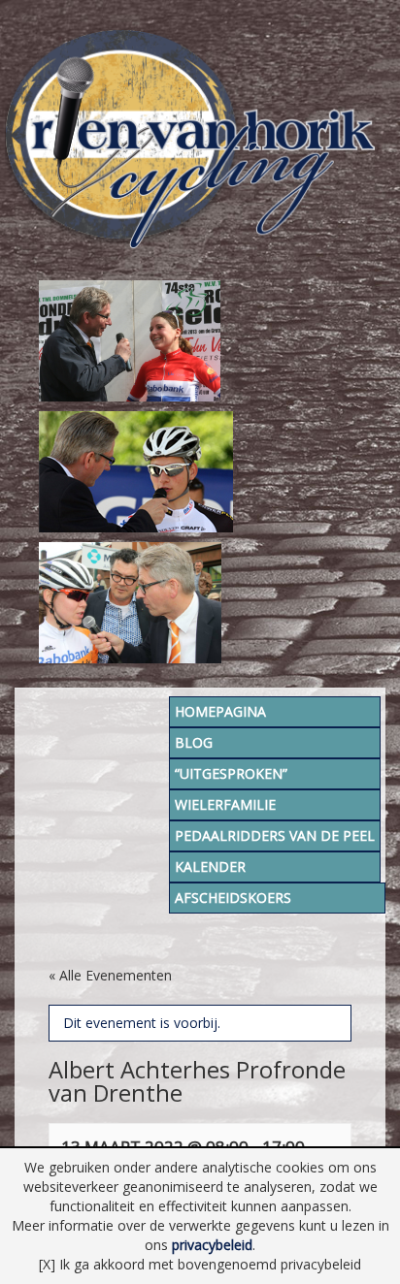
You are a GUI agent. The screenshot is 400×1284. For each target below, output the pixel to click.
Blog (194, 742)
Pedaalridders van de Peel (275, 835)
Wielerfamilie (225, 804)
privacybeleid (212, 1245)
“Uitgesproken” (231, 773)
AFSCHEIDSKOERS (233, 897)
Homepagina (220, 711)
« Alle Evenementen (110, 975)
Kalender (210, 866)
